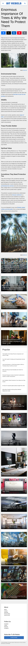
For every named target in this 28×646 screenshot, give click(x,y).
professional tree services (7, 186)
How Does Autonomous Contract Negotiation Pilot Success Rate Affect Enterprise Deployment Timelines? (13, 287)
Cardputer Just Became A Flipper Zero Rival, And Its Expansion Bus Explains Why (13, 597)
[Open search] (25, 2)
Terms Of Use (7, 615)
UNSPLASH (25, 70)
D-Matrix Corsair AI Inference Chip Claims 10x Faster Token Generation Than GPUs (13, 489)
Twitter (5, 625)
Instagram (6, 628)
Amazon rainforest (16, 195)
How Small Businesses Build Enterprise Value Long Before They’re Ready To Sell (13, 341)
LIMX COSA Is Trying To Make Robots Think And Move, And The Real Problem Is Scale (13, 441)
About (5, 609)
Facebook (6, 623)
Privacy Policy (7, 613)
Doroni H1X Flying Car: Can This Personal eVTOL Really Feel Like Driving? (12, 507)
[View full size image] (14, 60)
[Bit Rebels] (13, 4)
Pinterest (6, 626)
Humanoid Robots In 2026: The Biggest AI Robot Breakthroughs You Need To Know (13, 406)
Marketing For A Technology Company (13, 325)
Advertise (6, 612)
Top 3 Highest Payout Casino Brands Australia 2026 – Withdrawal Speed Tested (13, 563)
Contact (6, 611)
